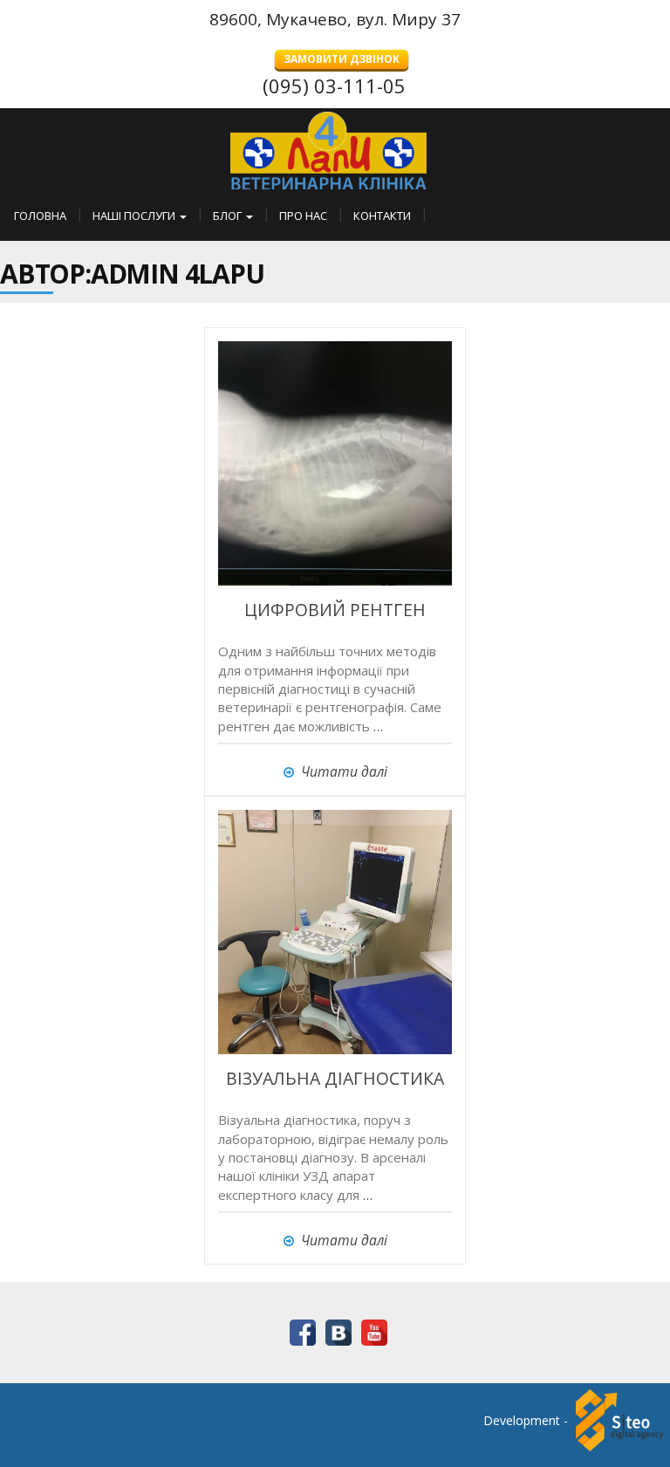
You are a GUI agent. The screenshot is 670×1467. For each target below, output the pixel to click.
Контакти (382, 215)
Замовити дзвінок (342, 58)
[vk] (335, 1331)
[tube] (371, 1331)
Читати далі (344, 771)
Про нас (303, 215)
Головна (40, 215)
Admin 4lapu (177, 273)
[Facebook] (300, 1331)
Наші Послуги (135, 215)
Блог (228, 215)
